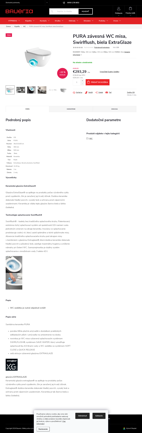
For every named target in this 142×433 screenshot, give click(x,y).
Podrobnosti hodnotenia (101, 47)
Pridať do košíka (99, 82)
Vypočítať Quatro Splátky (109, 72)
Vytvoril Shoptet (131, 428)
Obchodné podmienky (13, 3)
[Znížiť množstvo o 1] (82, 83)
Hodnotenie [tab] (71, 109)
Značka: (131, 92)
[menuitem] (14, 20)
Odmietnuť (82, 416)
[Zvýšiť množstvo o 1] (82, 80)
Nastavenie (43, 429)
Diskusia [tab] (114, 109)
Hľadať (85, 11)
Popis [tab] (28, 109)
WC (91, 138)
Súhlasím (99, 416)
